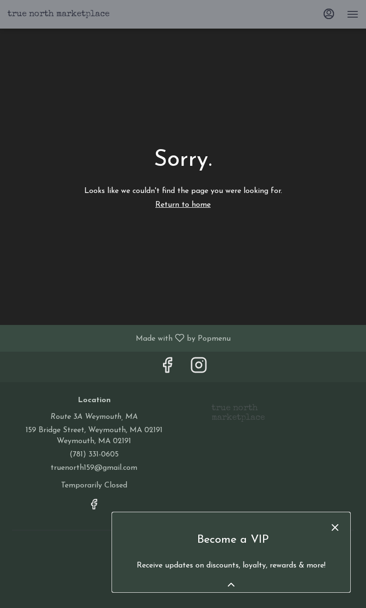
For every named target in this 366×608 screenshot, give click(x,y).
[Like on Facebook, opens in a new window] (167, 369)
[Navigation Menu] (352, 14)
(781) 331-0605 (94, 454)
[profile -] (329, 14)
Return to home (183, 205)
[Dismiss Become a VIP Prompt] (335, 527)
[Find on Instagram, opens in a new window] (198, 369)
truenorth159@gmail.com (94, 468)
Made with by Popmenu (119, 338)
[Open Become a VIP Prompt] (231, 584)
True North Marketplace (234, 417)
